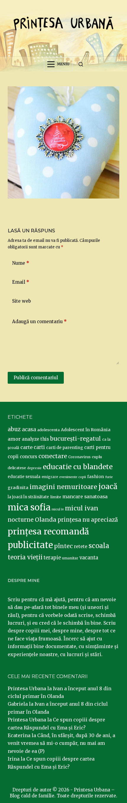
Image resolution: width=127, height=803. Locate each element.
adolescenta (48, 429)
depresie (34, 468)
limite (55, 497)
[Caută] (81, 64)
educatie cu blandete (78, 466)
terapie (52, 558)
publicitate (30, 545)
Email (20, 282)
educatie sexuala (24, 476)
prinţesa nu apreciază (88, 519)
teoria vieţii (25, 557)
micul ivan (81, 508)
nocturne (21, 519)
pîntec (63, 546)
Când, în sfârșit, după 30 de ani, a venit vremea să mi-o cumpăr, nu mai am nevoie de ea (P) (61, 743)
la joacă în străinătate (28, 496)
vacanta (88, 558)
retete (80, 546)
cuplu (97, 456)
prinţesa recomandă (48, 531)
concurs (28, 456)
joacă (107, 486)
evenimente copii (72, 477)
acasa (29, 429)
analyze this (35, 439)
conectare (52, 456)
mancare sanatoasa (85, 496)
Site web (21, 301)
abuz (14, 429)
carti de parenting (64, 447)
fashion (95, 476)
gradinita (18, 487)
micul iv (58, 509)
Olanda (45, 519)
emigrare (50, 477)
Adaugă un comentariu (39, 321)
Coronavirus (79, 457)
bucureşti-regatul (75, 438)
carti (39, 447)
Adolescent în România (85, 429)
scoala (99, 546)
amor (14, 439)
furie (109, 477)
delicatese (17, 468)
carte (26, 447)
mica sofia (29, 507)
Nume (20, 263)
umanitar (70, 558)
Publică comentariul (36, 377)
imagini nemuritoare (63, 487)
